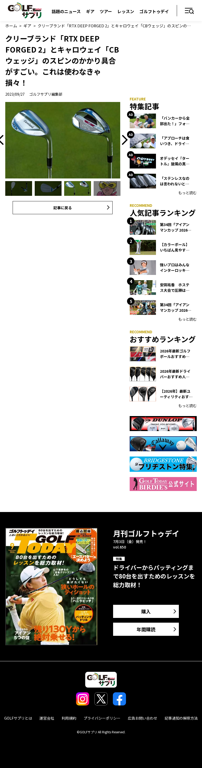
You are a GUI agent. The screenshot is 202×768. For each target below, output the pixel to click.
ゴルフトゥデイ (154, 11)
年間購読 (146, 629)
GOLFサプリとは (18, 718)
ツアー (106, 11)
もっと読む (187, 192)
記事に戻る (62, 207)
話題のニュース (66, 11)
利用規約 (69, 718)
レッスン (125, 11)
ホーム (11, 25)
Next (123, 140)
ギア (90, 11)
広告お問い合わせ (142, 718)
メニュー (189, 11)
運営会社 (46, 718)
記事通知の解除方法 (181, 718)
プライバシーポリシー (102, 718)
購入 (146, 611)
